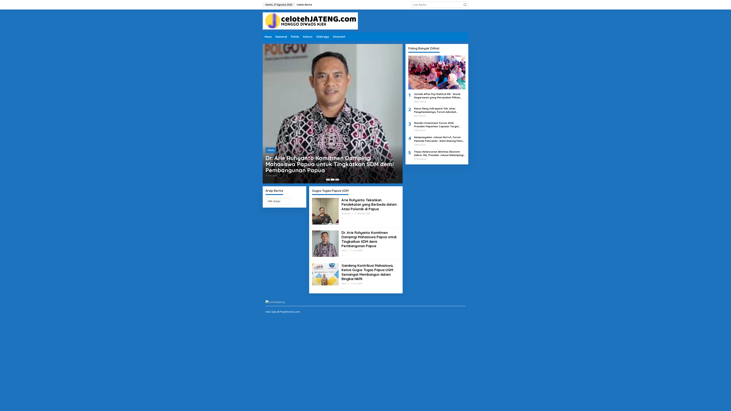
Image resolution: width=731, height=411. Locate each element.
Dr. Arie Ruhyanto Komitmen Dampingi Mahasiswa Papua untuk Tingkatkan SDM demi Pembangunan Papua (330, 164)
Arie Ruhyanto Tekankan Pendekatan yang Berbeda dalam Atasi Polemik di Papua (369, 204)
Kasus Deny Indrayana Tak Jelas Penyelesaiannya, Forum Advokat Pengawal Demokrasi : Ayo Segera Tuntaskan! (435, 110)
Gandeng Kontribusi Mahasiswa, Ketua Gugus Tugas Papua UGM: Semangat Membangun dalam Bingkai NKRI (368, 272)
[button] (465, 5)
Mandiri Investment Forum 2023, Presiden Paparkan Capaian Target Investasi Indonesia (436, 124)
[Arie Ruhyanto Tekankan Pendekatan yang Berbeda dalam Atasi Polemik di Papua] (342, 217)
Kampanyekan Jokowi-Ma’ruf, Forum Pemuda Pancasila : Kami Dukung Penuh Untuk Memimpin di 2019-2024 (439, 139)
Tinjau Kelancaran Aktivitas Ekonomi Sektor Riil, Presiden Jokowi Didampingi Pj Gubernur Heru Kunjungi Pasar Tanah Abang (439, 153)
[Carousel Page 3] (337, 180)
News (271, 150)
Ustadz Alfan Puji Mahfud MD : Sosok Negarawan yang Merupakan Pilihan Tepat (437, 95)
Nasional (346, 213)
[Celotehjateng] (310, 20)
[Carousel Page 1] (328, 180)
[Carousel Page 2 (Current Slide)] (332, 180)
